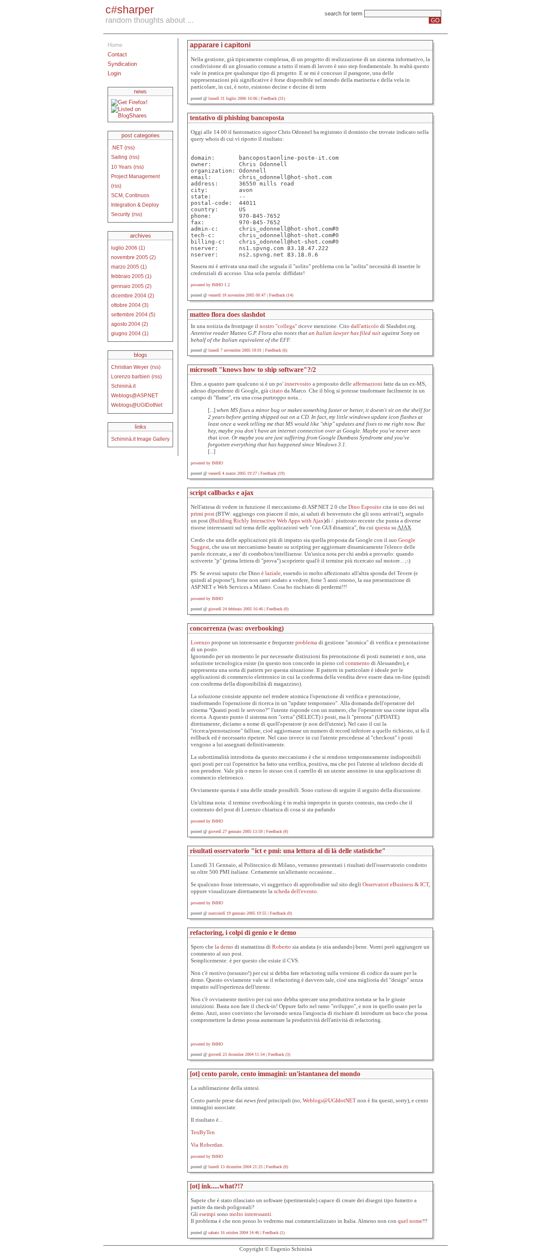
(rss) (129, 147)
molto (236, 1214)
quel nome (410, 1221)
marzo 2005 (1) (129, 266)
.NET (117, 147)
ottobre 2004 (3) (130, 305)
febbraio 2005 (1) (131, 276)
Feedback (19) (272, 473)
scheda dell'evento (295, 891)
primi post (203, 513)
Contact (117, 54)
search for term (343, 13)
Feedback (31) (273, 98)
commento (358, 663)
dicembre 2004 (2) (132, 295)
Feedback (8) (277, 831)
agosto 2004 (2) (129, 324)
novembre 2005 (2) (133, 257)
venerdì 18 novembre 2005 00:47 (237, 295)
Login (114, 73)
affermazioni (368, 384)
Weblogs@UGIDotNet (136, 405)
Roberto (281, 947)
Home (115, 45)
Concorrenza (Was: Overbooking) (237, 628)
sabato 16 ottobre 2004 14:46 (233, 1232)
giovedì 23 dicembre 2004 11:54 (236, 1054)
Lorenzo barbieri (130, 376)
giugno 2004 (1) (130, 333)
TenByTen (203, 1132)
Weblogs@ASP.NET (134, 395)
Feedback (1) (274, 1232)
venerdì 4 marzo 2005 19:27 (232, 473)
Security (120, 214)
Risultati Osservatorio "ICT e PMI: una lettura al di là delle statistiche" (288, 850)
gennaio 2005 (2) (131, 286)
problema (307, 642)
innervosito (299, 384)
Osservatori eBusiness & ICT (395, 884)
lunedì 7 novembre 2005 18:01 (235, 350)
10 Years (121, 167)
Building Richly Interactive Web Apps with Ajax (267, 520)
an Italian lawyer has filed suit (345, 333)
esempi (207, 1214)
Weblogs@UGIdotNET (329, 1100)
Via (194, 1145)
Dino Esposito (365, 507)
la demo (225, 947)
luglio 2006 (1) (128, 248)
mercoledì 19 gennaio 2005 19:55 (237, 913)
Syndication (122, 64)
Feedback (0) (277, 608)
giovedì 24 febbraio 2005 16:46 (235, 608)
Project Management (135, 176)
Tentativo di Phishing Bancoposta (237, 117)
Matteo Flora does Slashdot (227, 314)
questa (383, 527)
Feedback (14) (281, 295)
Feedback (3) (279, 1054)
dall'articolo (365, 326)
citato (276, 390)
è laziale (271, 573)
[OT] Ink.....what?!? (216, 1186)
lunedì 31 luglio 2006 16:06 (232, 98)
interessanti (258, 1214)
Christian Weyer (130, 367)
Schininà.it (123, 386)
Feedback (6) (276, 350)
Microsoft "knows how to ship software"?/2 (253, 369)
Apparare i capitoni (220, 45)
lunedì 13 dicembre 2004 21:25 (235, 1166)
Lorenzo (200, 642)
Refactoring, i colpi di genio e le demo (243, 932)
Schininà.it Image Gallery (140, 439)
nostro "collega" (278, 326)
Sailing (119, 157)
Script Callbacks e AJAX (222, 492)
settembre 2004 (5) (133, 314)
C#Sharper (129, 9)
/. (332, 520)
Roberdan (211, 1145)
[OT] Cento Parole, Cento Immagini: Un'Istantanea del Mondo (275, 1073)
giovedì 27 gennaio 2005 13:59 (235, 831)
